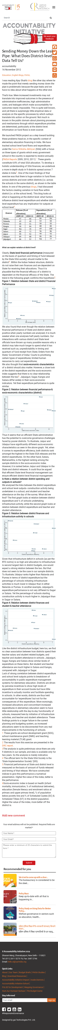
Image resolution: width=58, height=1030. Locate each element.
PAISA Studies (38, 972)
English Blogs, (18, 75)
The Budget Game (34, 991)
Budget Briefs (25, 972)
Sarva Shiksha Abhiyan (23, 149)
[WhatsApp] (54, 58)
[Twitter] (54, 52)
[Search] (51, 18)
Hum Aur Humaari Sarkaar (13, 991)
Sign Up (51, 1000)
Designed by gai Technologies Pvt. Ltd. (18, 1020)
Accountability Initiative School (15, 983)
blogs (33, 186)
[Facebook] (54, 47)
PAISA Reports (10, 159)
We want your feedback (50, 37)
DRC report (7, 745)
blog (30, 80)
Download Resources (17, 976)
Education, (7, 75)
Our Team (13, 972)
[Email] (54, 64)
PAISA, (27, 75)
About (4, 972)
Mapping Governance (33, 987)
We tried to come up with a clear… (33, 877)
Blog (4, 976)
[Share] (54, 75)
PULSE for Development (12, 987)
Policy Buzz (24, 893)
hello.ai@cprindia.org (17, 962)
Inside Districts (37, 980)
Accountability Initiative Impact (15, 980)
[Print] (54, 70)
